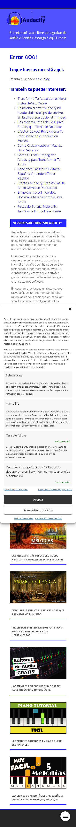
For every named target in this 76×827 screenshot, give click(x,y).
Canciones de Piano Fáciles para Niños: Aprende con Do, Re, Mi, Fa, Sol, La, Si (37, 798)
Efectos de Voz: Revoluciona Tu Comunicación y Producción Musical (40, 136)
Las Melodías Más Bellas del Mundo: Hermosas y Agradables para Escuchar (37, 557)
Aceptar (38, 499)
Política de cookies (23, 518)
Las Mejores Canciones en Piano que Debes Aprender (37, 743)
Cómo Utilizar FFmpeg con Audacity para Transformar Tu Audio (39, 159)
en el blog (43, 79)
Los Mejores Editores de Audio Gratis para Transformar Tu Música (36, 688)
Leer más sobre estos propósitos (55, 489)
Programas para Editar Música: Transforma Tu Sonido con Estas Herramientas (37, 631)
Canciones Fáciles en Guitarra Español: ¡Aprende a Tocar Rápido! (39, 173)
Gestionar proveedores (16, 489)
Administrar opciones (38, 510)
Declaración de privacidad (48, 518)
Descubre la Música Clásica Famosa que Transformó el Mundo (38, 612)
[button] (70, 309)
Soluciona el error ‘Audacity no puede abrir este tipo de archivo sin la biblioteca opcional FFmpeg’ (42, 112)
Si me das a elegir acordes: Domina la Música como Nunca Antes (40, 197)
